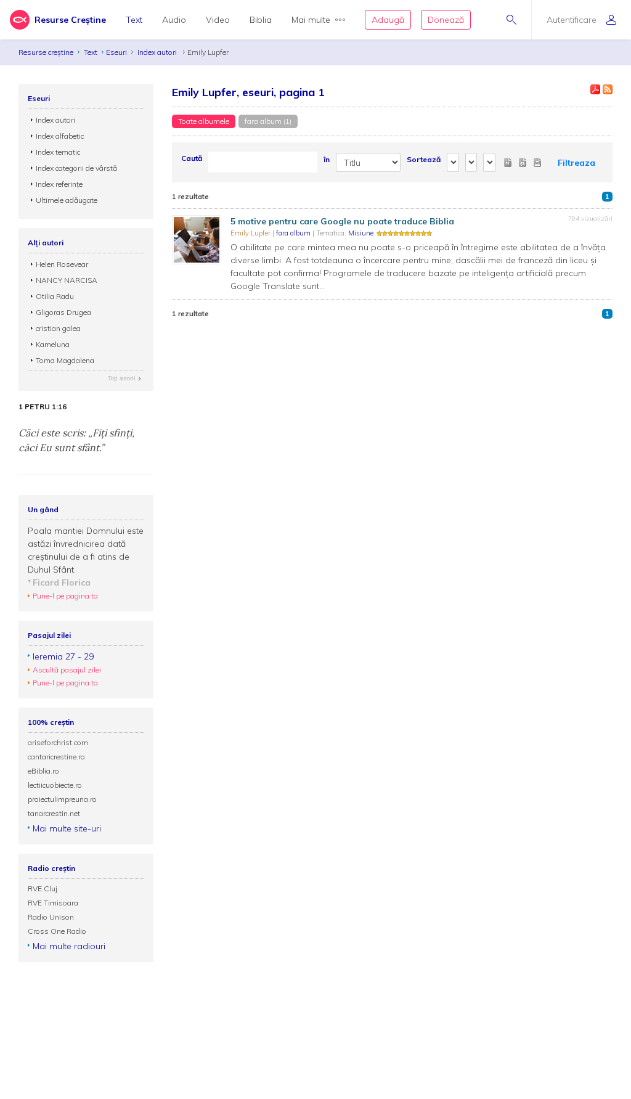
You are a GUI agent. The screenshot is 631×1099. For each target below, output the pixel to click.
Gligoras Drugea (63, 312)
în (327, 159)
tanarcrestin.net (54, 813)
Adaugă (388, 19)
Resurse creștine (45, 52)
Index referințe (59, 184)
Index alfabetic (60, 136)
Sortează (424, 159)
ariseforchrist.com (58, 742)
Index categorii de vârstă (76, 168)
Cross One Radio (57, 931)
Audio (174, 19)
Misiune (360, 233)
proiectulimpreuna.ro (62, 799)
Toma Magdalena (65, 360)
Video (218, 19)
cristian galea (58, 328)
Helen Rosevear (62, 264)
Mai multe (310, 19)
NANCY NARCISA (66, 280)
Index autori (158, 52)
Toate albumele (203, 121)
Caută (191, 158)
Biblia (261, 19)
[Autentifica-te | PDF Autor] (595, 89)
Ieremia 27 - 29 (63, 656)
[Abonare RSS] (608, 89)
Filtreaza (576, 162)
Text (134, 19)
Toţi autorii (122, 378)
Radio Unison (51, 916)
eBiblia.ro (43, 770)
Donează (446, 19)
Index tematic (58, 152)
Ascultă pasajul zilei (67, 669)
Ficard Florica (62, 582)
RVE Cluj (42, 888)
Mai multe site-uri (67, 828)
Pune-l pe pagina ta (65, 595)
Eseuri (116, 52)
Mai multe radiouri (69, 946)
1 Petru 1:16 (42, 407)
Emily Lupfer (251, 233)
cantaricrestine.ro (56, 756)
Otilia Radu (55, 296)
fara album (294, 233)
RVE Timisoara (53, 902)
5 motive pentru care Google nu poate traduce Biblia (342, 221)
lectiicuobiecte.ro (55, 785)
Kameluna (53, 344)
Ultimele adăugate (66, 200)
